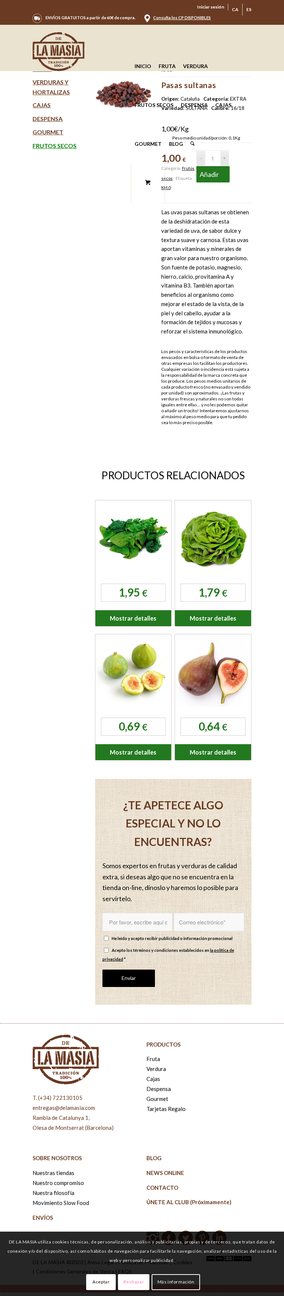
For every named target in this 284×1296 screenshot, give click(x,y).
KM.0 (165, 187)
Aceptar (100, 1282)
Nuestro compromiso (58, 1182)
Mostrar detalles (133, 618)
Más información (176, 1282)
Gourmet (48, 131)
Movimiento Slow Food (61, 1202)
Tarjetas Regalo (166, 1108)
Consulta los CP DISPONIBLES (182, 17)
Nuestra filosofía (53, 1192)
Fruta (153, 1058)
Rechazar (134, 1282)
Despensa (47, 118)
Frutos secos (55, 145)
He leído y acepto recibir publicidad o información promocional (172, 938)
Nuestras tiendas (53, 1172)
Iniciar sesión (210, 7)
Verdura (156, 1068)
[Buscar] (192, 143)
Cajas (42, 104)
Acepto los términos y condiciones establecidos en (168, 955)
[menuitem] (210, 7)
